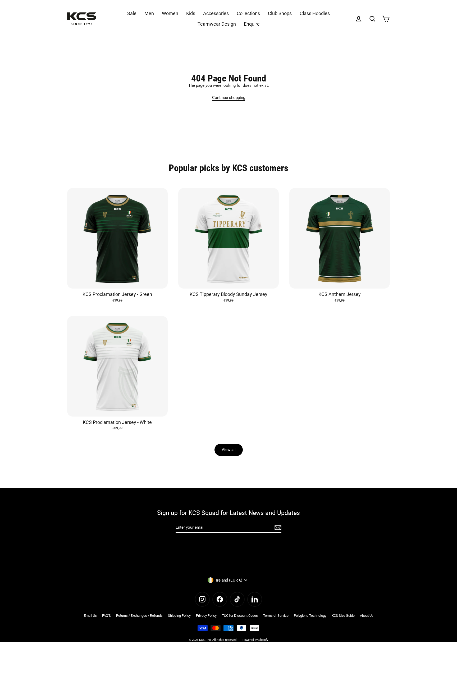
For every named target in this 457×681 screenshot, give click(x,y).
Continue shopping (228, 97)
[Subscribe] (277, 528)
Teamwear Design (217, 24)
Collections (248, 13)
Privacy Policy (206, 616)
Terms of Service (276, 616)
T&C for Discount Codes (240, 616)
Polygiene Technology (310, 616)
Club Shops (280, 13)
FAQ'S (106, 616)
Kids (190, 13)
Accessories (216, 13)
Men (149, 13)
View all (229, 449)
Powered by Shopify (255, 640)
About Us (366, 616)
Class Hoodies (315, 13)
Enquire (252, 24)
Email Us (90, 616)
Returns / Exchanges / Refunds (139, 616)
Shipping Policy (179, 616)
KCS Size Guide (343, 616)
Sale (131, 13)
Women (170, 13)
